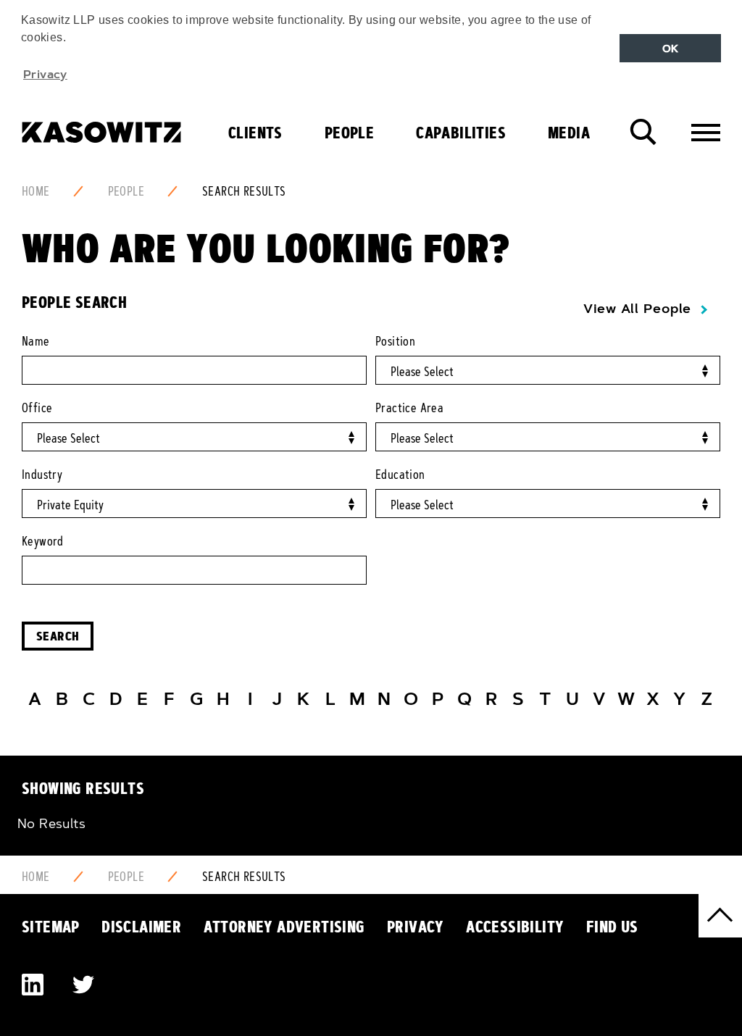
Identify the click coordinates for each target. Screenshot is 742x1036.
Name (36, 341)
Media (569, 132)
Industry (42, 475)
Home (36, 191)
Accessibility (515, 926)
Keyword (43, 541)
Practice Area (409, 408)
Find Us (612, 926)
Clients (255, 132)
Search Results (244, 191)
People (349, 132)
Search (57, 635)
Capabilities (461, 132)
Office (37, 408)
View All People (637, 309)
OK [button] (670, 48)
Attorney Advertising (284, 926)
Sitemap (51, 926)
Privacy (415, 926)
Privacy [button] (45, 74)
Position (395, 341)
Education (400, 475)
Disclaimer (141, 926)
